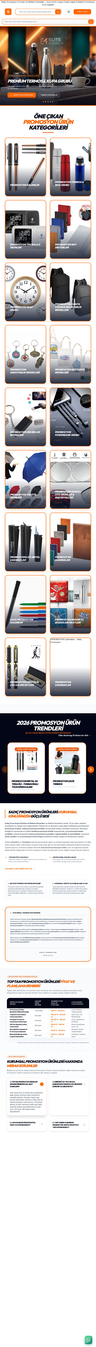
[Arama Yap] (58, 11)
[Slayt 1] (43, 101)
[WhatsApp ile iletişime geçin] (88, 1339)
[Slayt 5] (52, 101)
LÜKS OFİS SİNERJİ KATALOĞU (23, 95)
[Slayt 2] (45, 101)
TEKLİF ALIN (82, 11)
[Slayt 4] (50, 101)
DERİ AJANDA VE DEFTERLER (52, 95)
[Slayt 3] (48, 101)
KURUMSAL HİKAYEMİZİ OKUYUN (18, 869)
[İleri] (91, 769)
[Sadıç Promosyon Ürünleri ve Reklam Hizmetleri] (8, 11)
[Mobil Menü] (68, 11)
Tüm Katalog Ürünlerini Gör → (74, 735)
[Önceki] (6, 66)
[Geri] (5, 769)
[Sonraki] (90, 66)
